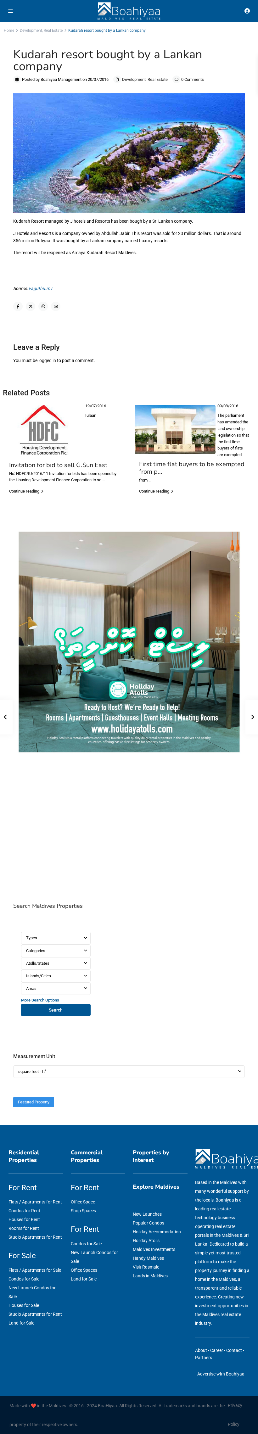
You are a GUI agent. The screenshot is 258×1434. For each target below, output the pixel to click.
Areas (31, 988)
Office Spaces (84, 1270)
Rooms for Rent (23, 1228)
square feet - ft (32, 1071)
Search (56, 1010)
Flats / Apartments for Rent (35, 1201)
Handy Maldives (148, 1258)
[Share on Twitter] (30, 306)
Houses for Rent (24, 1219)
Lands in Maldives (150, 1275)
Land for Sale (21, 1322)
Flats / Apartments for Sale (34, 1270)
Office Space (83, 1201)
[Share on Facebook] (18, 306)
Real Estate (53, 30)
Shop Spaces (83, 1210)
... (103, 479)
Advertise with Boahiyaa (220, 1373)
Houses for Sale (23, 1305)
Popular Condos (148, 1222)
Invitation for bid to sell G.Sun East (58, 465)
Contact (234, 1350)
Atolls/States (37, 963)
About (201, 1350)
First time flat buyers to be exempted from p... (191, 468)
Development (31, 30)
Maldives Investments (154, 1249)
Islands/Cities (38, 976)
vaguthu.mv (40, 288)
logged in (47, 360)
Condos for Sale (23, 1278)
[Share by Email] (55, 306)
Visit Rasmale (146, 1266)
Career (216, 1350)
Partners (203, 1357)
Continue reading (24, 491)
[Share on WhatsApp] (43, 306)
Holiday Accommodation (157, 1231)
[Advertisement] (129, 830)
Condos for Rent (24, 1210)
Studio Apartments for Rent (35, 1237)
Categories (35, 950)
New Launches (147, 1214)
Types (31, 937)
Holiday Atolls (146, 1240)
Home (9, 30)
